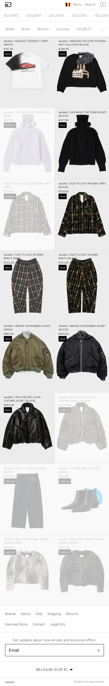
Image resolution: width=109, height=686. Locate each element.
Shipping (54, 614)
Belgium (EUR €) (52, 669)
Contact (38, 624)
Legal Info (57, 624)
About (26, 614)
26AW (9, 29)
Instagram (9, 681)
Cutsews (63, 29)
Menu (77, 4)
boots (25, 29)
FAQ (39, 614)
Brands (10, 614)
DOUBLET (84, 29)
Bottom (43, 29)
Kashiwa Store (16, 624)
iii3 (83, 681)
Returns (72, 614)
